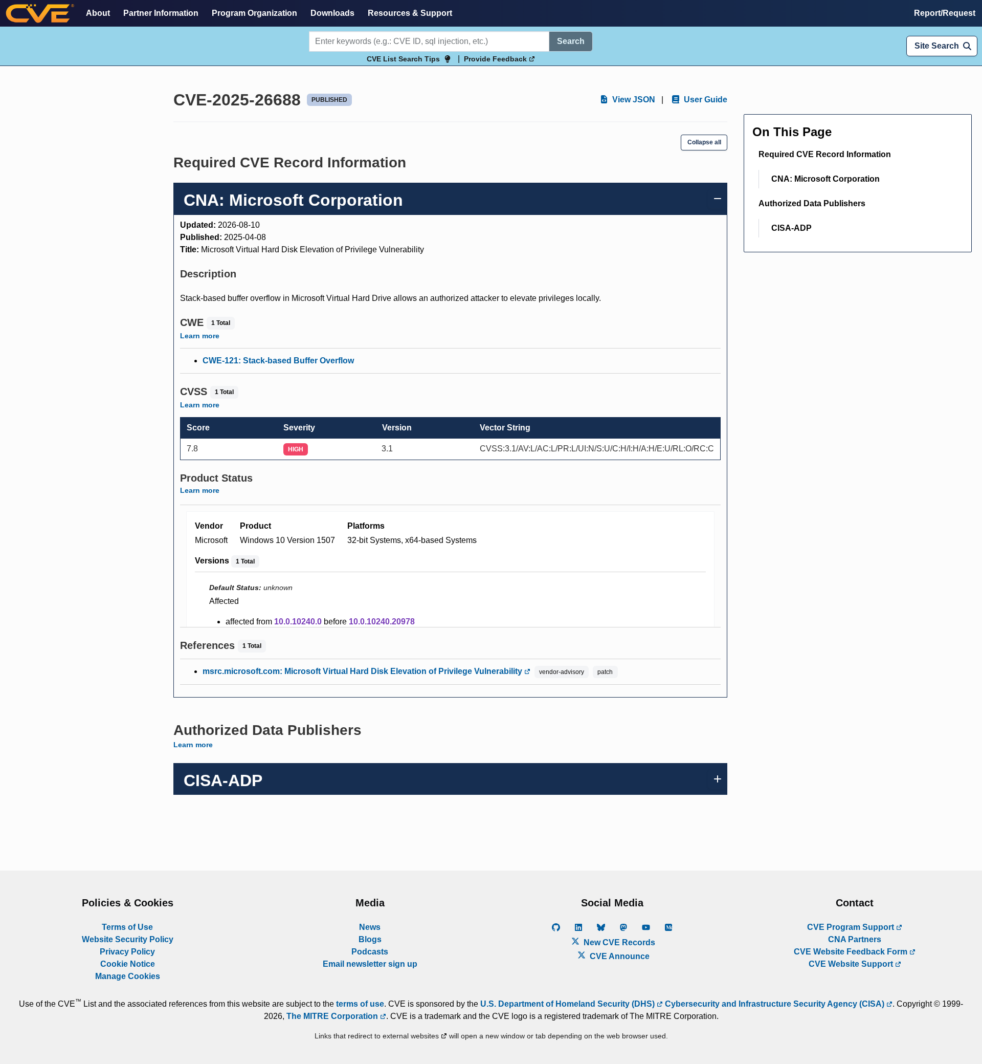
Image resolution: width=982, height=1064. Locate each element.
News (370, 927)
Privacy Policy (127, 951)
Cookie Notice (127, 964)
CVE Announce (619, 956)
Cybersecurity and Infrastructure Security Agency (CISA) (774, 1004)
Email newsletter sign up (370, 964)
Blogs (370, 939)
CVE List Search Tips (403, 59)
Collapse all (704, 142)
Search (571, 41)
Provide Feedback (496, 59)
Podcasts (369, 951)
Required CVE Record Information (824, 154)
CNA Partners (854, 939)
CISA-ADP (791, 228)
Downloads (332, 13)
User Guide (704, 99)
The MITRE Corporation (333, 1016)
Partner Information (160, 13)
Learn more (199, 336)
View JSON (632, 99)
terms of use (360, 1004)
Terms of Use (127, 927)
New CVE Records (618, 942)
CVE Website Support (852, 964)
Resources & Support (410, 13)
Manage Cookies (127, 976)
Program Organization (254, 13)
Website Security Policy (127, 939)
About (98, 13)
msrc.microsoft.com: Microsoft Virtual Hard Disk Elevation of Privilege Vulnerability (363, 671)
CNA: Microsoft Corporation (825, 179)
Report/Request (944, 13)
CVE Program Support (851, 927)
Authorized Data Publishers (811, 203)
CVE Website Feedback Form (851, 951)
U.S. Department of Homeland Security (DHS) (568, 1004)
